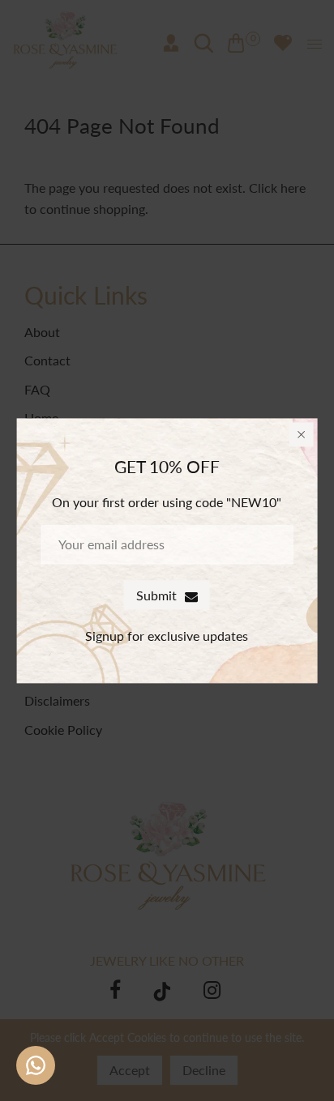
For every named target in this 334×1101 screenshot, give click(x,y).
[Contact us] (35, 1065)
